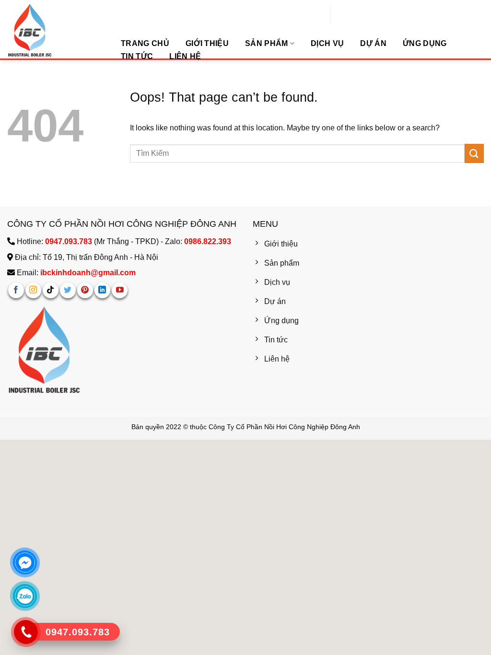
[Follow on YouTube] (120, 290)
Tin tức (137, 56)
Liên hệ (185, 56)
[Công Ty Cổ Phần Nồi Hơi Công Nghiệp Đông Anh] (55, 30)
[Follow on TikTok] (50, 290)
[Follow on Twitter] (68, 290)
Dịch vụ (327, 43)
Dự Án (373, 43)
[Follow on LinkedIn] (102, 290)
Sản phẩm (266, 43)
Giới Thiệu (207, 43)
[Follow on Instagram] (33, 290)
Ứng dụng (425, 43)
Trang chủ (145, 43)
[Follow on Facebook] (16, 290)
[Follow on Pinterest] (85, 290)
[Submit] (410, 15)
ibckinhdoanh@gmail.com (88, 273)
